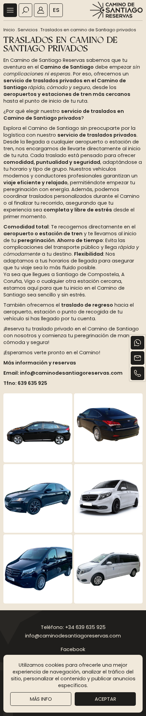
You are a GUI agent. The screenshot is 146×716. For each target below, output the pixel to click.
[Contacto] (137, 358)
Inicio (9, 29)
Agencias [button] (41, 10)
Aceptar (105, 699)
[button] (10, 10)
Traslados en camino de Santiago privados (88, 29)
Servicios (28, 29)
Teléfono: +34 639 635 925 (73, 627)
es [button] (56, 10)
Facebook (73, 649)
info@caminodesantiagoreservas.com (73, 635)
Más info (41, 699)
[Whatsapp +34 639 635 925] (137, 343)
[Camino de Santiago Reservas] (116, 10)
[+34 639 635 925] (137, 373)
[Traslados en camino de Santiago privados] (37, 427)
